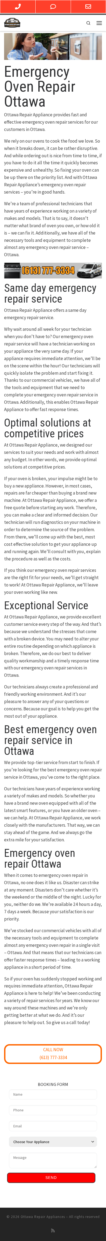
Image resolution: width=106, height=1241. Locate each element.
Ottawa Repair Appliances (43, 1216)
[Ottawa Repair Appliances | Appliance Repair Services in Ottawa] (12, 22)
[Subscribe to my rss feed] (53, 1230)
